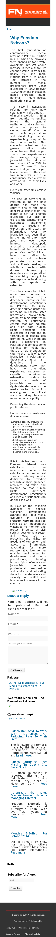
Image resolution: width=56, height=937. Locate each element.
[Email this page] (20, 591)
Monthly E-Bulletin (32, 934)
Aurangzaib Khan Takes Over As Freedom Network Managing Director (29, 795)
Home (9, 29)
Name (12, 614)
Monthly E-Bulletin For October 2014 (29, 835)
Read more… (25, 755)
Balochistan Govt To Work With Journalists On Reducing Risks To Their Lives (29, 735)
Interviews (10, 928)
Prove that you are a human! (20, 644)
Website (13, 634)
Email (12, 624)
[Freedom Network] (28, 14)
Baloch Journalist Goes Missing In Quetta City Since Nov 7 (29, 764)
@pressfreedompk (20, 714)
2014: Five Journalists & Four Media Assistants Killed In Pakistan (26, 686)
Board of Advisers (13, 934)
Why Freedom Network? (29, 928)
